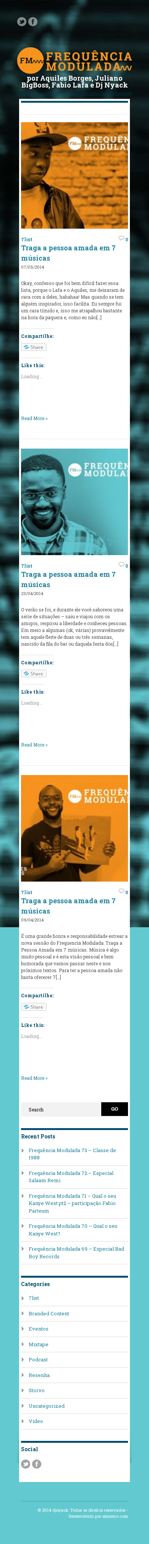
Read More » (34, 418)
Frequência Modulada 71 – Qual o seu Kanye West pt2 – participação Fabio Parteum (72, 1203)
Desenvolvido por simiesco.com (98, 1516)
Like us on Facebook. (32, 21)
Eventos (39, 1328)
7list (26, 239)
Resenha (39, 1375)
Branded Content (49, 1313)
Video (36, 1421)
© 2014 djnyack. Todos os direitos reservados (81, 1510)
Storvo (37, 1390)
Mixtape (39, 1344)
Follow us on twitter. (21, 21)
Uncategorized (47, 1405)
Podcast (38, 1359)
